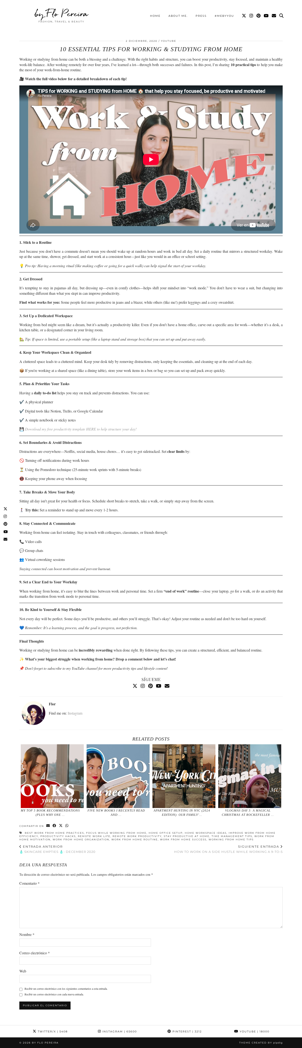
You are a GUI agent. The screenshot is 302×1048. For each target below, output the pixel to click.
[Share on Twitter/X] (61, 826)
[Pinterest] (258, 15)
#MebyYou (224, 15)
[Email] (274, 15)
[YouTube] (266, 15)
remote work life (94, 836)
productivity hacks (58, 836)
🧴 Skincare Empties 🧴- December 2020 (57, 849)
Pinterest (186, 1031)
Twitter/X (52, 1031)
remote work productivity (137, 836)
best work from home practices (54, 832)
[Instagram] (251, 15)
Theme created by (261, 1042)
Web (22, 970)
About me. (178, 15)
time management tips (232, 836)
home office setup (166, 832)
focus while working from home (116, 832)
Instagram (75, 713)
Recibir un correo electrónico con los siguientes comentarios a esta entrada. (66, 988)
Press (201, 15)
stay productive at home (187, 836)
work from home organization (81, 839)
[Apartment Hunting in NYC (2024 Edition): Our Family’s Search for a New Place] (184, 776)
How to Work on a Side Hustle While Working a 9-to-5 (228, 849)
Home (155, 15)
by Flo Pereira (61, 13)
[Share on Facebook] (54, 826)
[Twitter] (244, 15)
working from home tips (231, 839)
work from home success (183, 839)
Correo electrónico (34, 952)
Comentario (29, 883)
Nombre (26, 934)
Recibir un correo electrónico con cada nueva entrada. (54, 994)
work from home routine (134, 839)
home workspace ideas (205, 832)
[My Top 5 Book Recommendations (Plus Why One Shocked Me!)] (52, 776)
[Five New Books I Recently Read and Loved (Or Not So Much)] (118, 776)
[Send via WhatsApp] (67, 826)
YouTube (168, 40)
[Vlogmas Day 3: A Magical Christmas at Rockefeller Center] (249, 776)
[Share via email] (48, 826)
